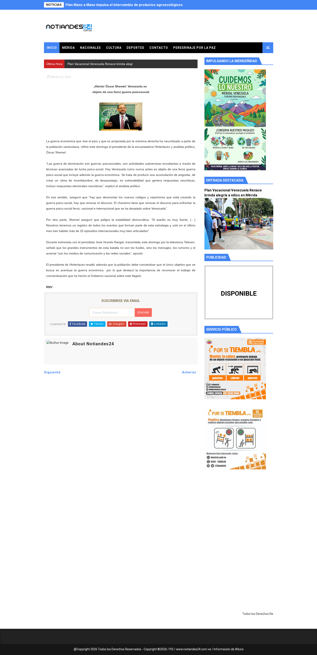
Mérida (68, 47)
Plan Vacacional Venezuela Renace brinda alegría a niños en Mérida (121, 5)
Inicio (52, 47)
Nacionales (90, 47)
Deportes (135, 47)
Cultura (113, 47)
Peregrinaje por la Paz (194, 47)
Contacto (158, 47)
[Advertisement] (238, 514)
